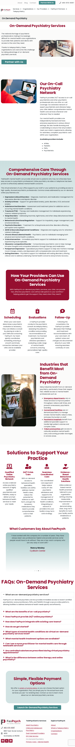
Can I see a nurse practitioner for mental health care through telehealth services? (35, 644)
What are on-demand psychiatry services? (27, 594)
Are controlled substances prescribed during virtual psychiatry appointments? (36, 651)
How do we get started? (17, 626)
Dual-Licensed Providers (35, 733)
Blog (26, 3)
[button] (8, 550)
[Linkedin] (10, 741)
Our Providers (42, 9)
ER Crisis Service (32, 736)
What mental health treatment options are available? (32, 638)
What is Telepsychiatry (60, 728)
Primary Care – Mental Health (37, 742)
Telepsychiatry (19, 11)
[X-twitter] (6, 741)
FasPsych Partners (58, 9)
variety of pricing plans (28, 688)
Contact (33, 3)
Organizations (28, 9)
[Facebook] (2, 741)
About (20, 3)
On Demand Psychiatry (35, 739)
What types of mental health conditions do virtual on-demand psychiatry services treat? (35, 632)
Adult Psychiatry (32, 725)
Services (16, 9)
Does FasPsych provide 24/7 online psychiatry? (29, 616)
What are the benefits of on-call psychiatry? (27, 611)
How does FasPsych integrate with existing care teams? (33, 621)
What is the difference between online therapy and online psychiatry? (33, 658)
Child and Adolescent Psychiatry (34, 729)
